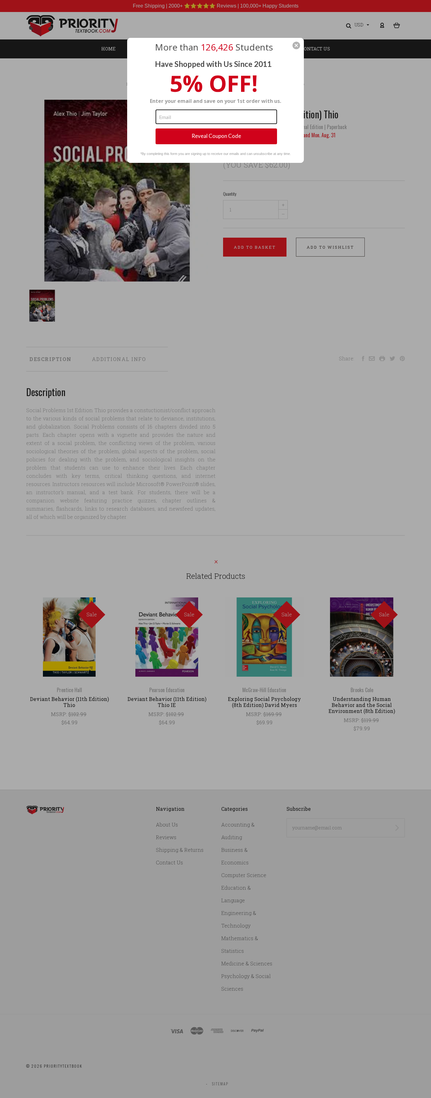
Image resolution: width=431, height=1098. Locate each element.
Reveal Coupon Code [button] (216, 136)
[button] (296, 45)
